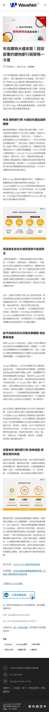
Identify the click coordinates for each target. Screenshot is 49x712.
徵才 (24, 687)
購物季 (33, 649)
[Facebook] (33, 706)
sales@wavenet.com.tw (20, 681)
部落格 (17, 687)
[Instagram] (37, 706)
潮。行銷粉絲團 (20, 627)
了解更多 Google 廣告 (13, 583)
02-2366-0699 (16, 674)
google (8, 644)
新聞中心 (7, 687)
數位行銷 (8, 649)
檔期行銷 (21, 649)
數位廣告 (31, 66)
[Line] (45, 706)
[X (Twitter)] (30, 706)
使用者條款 (34, 687)
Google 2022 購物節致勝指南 (26, 564)
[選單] (4, 5)
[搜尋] (45, 5)
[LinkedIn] (41, 706)
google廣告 (21, 644)
